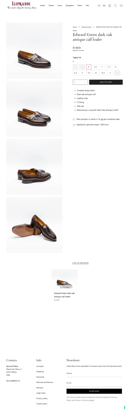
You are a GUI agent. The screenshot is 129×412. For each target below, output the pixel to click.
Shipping (40, 371)
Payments (40, 377)
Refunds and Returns (44, 382)
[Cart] (121, 5)
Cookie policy (41, 404)
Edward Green (86, 27)
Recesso (39, 388)
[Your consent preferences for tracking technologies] (124, 407)
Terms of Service (82, 400)
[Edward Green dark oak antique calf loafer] (65, 279)
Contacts (40, 366)
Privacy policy (42, 398)
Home (75, 27)
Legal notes (41, 393)
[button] (51, 5)
